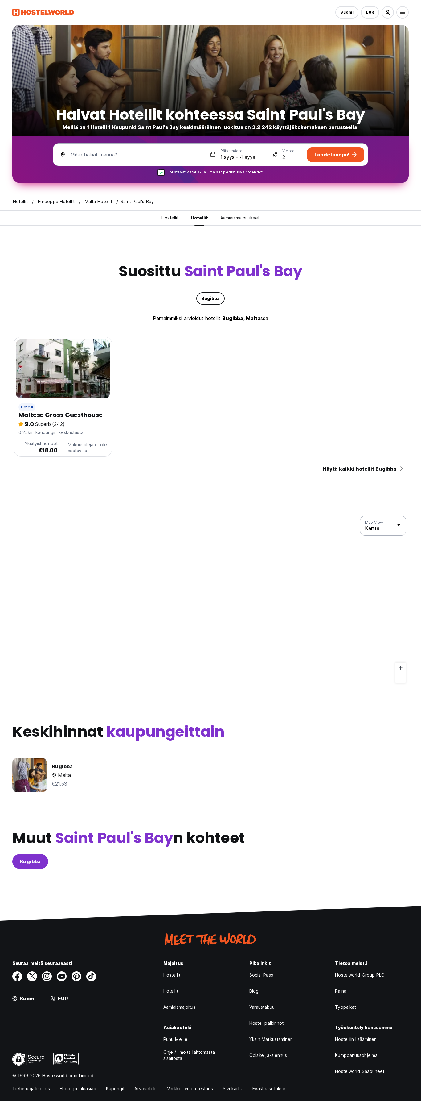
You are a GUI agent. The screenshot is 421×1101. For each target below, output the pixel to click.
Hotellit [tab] (199, 217)
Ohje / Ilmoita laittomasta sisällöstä (189, 1055)
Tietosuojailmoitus (31, 1088)
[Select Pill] (388, 12)
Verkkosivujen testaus (190, 1088)
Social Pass (261, 975)
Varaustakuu (262, 1007)
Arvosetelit (145, 1088)
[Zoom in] (400, 668)
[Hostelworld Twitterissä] (32, 976)
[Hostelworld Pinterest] (76, 976)
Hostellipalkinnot (266, 1023)
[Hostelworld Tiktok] (91, 976)
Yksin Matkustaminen (271, 1039)
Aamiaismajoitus (179, 1007)
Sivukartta (233, 1088)
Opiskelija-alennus (268, 1055)
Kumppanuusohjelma (356, 1055)
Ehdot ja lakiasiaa (78, 1088)
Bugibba (30, 861)
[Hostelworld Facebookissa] (17, 976)
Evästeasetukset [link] (269, 1088)
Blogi (254, 991)
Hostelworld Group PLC (359, 975)
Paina (340, 991)
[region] (210, 599)
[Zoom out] (400, 678)
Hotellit (170, 991)
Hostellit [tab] (169, 217)
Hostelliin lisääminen (356, 1039)
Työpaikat (345, 1007)
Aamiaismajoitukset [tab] (240, 217)
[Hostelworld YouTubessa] (62, 976)
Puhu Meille (175, 1039)
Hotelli (27, 407)
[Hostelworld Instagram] (47, 976)
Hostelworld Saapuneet (359, 1071)
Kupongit (115, 1088)
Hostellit (171, 975)
